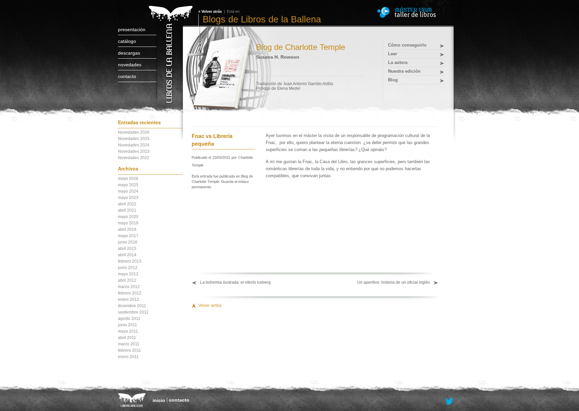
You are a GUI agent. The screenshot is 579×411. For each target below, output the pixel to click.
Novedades (129, 64)
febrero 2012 (129, 293)
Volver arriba (209, 305)
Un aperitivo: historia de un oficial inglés (393, 282)
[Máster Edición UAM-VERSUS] (415, 12)
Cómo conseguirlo (407, 45)
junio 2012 (127, 267)
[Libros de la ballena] (169, 47)
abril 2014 (127, 255)
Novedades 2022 (133, 157)
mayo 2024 (128, 191)
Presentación (131, 29)
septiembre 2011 (133, 312)
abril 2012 (127, 280)
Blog (393, 79)
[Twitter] (449, 401)
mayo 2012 (128, 274)
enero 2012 (128, 299)
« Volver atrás (210, 11)
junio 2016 (127, 242)
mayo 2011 (128, 331)
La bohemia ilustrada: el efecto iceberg (235, 282)
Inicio (158, 400)
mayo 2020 (128, 216)
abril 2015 (127, 248)
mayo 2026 (128, 178)
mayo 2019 (128, 223)
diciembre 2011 (132, 305)
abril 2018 (127, 229)
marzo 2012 (129, 286)
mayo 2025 (128, 185)
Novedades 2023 (133, 151)
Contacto (127, 76)
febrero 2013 (129, 261)
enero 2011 (128, 356)
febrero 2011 (129, 350)
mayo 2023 (128, 197)
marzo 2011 (128, 344)
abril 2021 (127, 210)
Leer (392, 53)
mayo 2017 (128, 235)
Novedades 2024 (133, 145)
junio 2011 (127, 325)
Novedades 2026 (133, 132)
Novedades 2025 (133, 138)
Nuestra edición (404, 71)
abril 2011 (127, 337)
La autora (397, 62)
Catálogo (127, 41)
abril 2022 (127, 204)
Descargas (129, 53)
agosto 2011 (129, 318)
